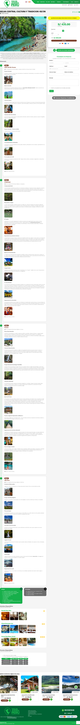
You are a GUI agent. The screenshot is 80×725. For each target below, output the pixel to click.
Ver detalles (4, 700)
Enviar (51, 91)
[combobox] (50, 69)
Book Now (64, 40)
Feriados (59, 1)
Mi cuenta (30, 716)
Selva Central (5, 13)
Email (66, 66)
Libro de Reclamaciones (32, 711)
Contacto (76, 1)
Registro (71, 4)
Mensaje (51, 77)
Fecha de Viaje (52, 72)
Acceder (65, 4)
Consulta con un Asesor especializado (66, 50)
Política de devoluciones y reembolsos (35, 714)
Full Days (48, 1)
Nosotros (42, 1)
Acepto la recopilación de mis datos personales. (60, 87)
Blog (72, 1)
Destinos (53, 1)
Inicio (38, 1)
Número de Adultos (69, 72)
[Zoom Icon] (45, 17)
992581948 (69, 710)
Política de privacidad (32, 710)
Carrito (77, 4)
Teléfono (51, 66)
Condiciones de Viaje (31, 712)
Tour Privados (66, 1)
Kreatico (78, 723)
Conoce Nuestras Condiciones (65, 98)
